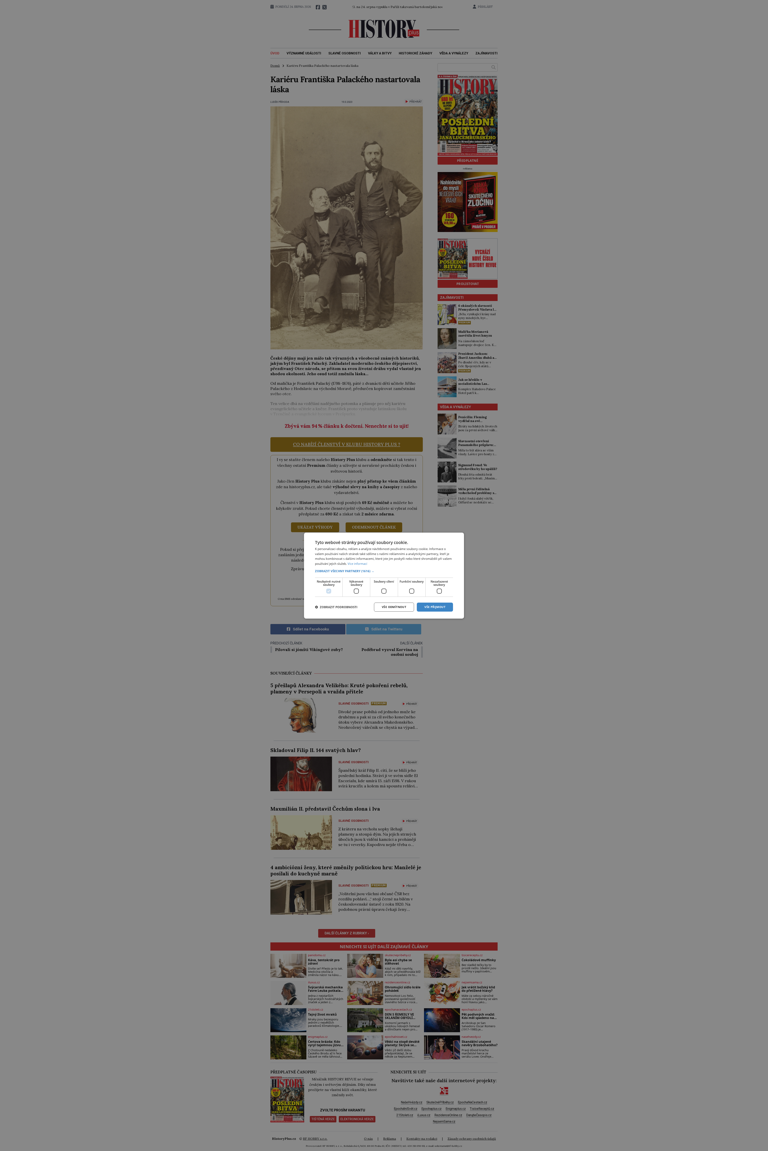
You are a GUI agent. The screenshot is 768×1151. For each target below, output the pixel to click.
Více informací (357, 564)
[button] (384, 571)
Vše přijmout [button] (434, 607)
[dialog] (384, 575)
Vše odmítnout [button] (394, 607)
